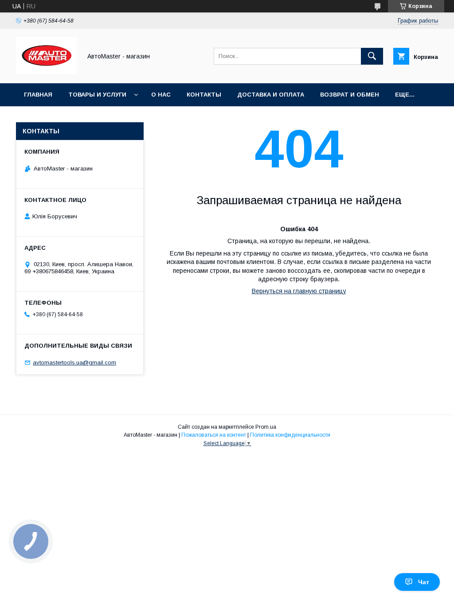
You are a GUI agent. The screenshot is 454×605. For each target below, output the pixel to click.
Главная (38, 94)
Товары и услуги (97, 94)
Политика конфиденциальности (290, 435)
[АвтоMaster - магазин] (46, 71)
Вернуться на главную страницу (299, 291)
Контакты (204, 94)
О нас (161, 94)
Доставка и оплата (270, 94)
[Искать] (372, 56)
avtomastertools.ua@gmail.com (74, 362)
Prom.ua (265, 427)
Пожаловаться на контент (213, 435)
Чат (423, 582)
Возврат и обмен (349, 94)
